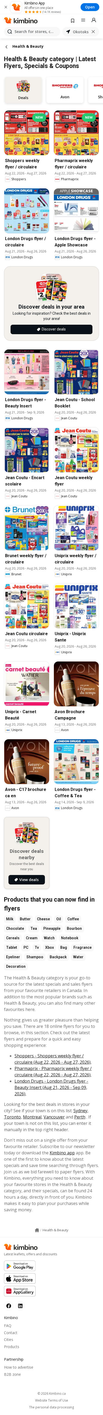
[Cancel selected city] (93, 31)
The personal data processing (51, 1407)
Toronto (12, 1117)
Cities (8, 1339)
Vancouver (54, 1117)
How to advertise (18, 1367)
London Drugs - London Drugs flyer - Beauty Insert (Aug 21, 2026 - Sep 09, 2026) (51, 1087)
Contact (10, 1332)
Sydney (80, 1110)
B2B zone (12, 1374)
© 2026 (52, 1393)
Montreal (32, 1117)
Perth (79, 1117)
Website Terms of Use (51, 1400)
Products (11, 1346)
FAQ (7, 1325)
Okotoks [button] (80, 31)
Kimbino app (62, 1153)
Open (90, 6)
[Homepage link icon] (37, 1230)
